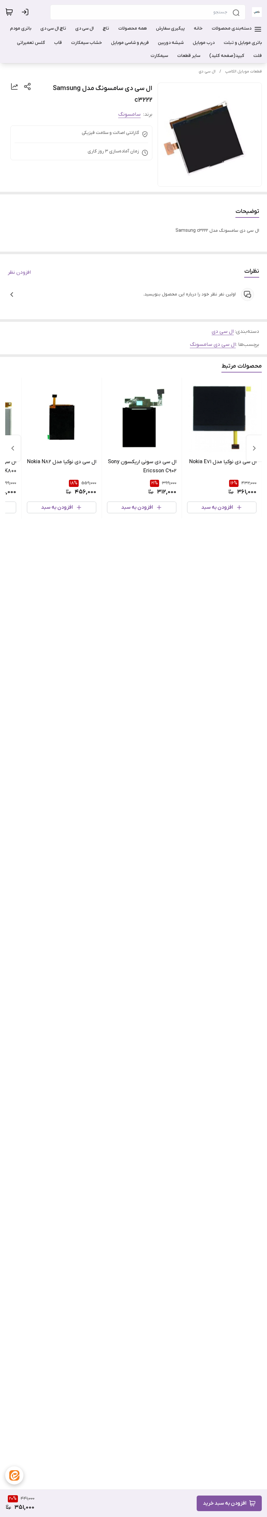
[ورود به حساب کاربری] (26, 12)
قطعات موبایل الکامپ (243, 71)
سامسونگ (129, 114)
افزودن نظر (19, 272)
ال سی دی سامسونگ (213, 344)
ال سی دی (207, 71)
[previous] (254, 448)
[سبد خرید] (9, 12)
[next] (13, 448)
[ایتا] (14, 1475)
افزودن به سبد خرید (224, 1503)
